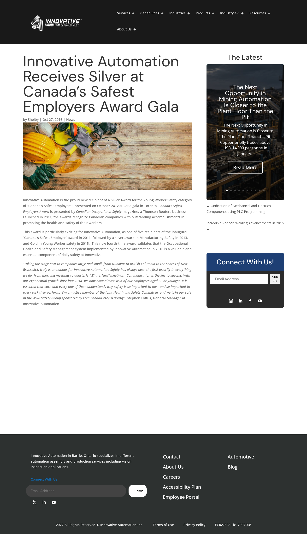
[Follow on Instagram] (231, 301)
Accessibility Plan (182, 487)
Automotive (241, 457)
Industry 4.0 (229, 13)
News (70, 119)
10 (264, 190)
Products (203, 13)
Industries (177, 13)
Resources (257, 13)
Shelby (33, 119)
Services (123, 13)
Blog (232, 467)
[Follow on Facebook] (250, 301)
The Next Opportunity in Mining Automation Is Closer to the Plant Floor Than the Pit (245, 102)
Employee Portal (181, 497)
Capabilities (149, 13)
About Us (124, 29)
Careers (171, 477)
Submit (275, 279)
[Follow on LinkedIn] (240, 301)
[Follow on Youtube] (260, 301)
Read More (245, 167)
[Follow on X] (34, 502)
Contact (172, 457)
